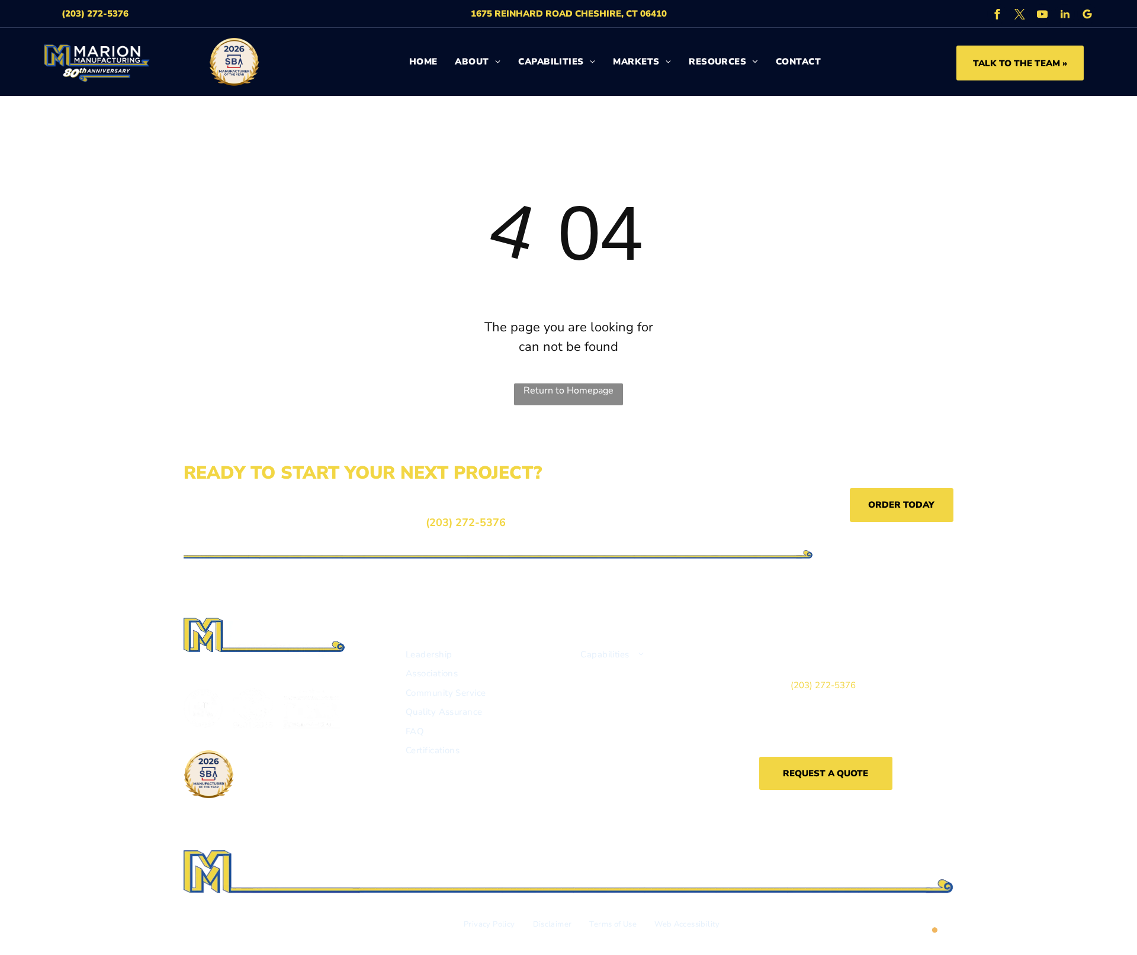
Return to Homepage (568, 390)
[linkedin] (1065, 15)
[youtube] (1042, 15)
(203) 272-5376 (466, 522)
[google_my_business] (1087, 15)
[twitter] (1020, 15)
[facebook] (997, 15)
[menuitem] (423, 62)
